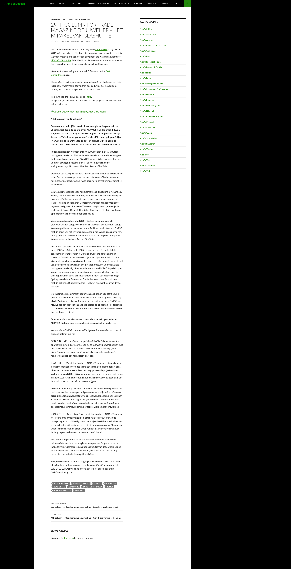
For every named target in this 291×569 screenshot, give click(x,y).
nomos (110, 487)
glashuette (59, 487)
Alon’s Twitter (147, 171)
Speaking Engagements (98, 4)
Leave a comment (92, 41)
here (89, 96)
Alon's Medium (147, 100)
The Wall (166, 4)
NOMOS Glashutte (61, 60)
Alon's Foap (145, 78)
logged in (69, 538)
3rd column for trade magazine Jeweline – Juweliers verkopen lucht (84, 505)
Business (55, 19)
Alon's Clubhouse (148, 50)
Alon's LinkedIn (147, 94)
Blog (52, 4)
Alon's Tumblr (146, 149)
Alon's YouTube (147, 165)
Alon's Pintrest (147, 122)
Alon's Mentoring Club (150, 105)
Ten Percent (138, 4)
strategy (79, 490)
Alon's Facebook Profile (151, 67)
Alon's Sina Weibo (148, 138)
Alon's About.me (148, 34)
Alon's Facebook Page (150, 61)
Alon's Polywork (147, 127)
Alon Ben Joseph (15, 3)
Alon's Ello (145, 56)
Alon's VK (144, 154)
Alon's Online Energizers (151, 116)
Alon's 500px (146, 29)
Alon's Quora (146, 132)
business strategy (81, 483)
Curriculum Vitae (76, 4)
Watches (85, 19)
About (62, 4)
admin (76, 41)
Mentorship (152, 4)
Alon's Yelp (145, 160)
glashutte (74, 487)
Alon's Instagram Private (151, 83)
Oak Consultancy (121, 4)
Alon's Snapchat (147, 143)
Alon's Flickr (145, 72)
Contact (178, 4)
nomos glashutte (62, 490)
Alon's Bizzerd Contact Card (153, 45)
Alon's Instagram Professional (154, 89)
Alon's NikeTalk (147, 111)
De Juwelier (101, 49)
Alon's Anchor (146, 40)
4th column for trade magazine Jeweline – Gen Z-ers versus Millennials (86, 516)
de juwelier (110, 483)
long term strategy (92, 487)
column (97, 483)
